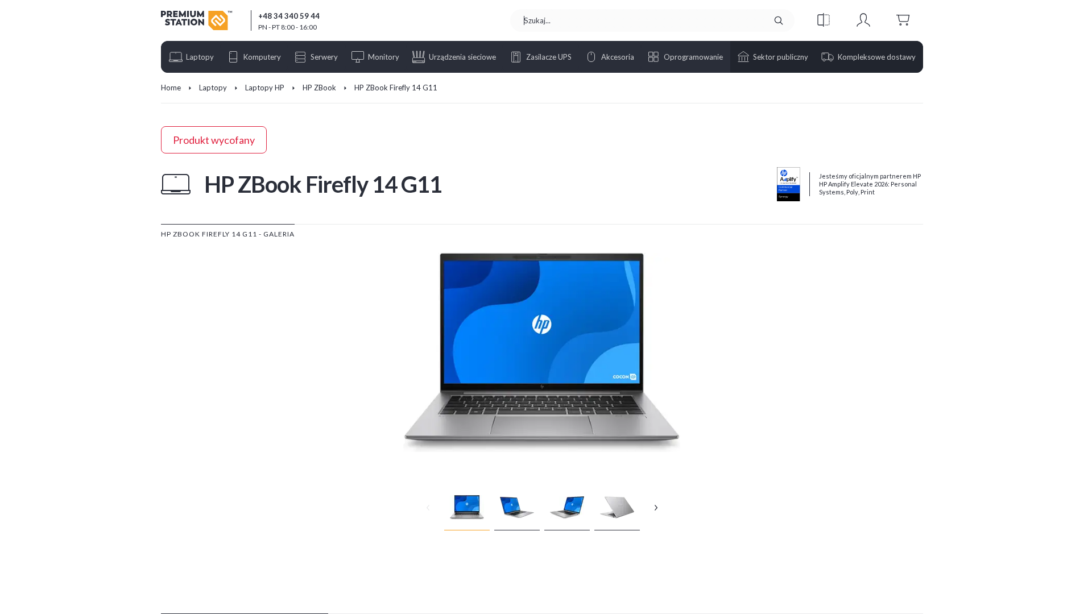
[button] (823, 20)
